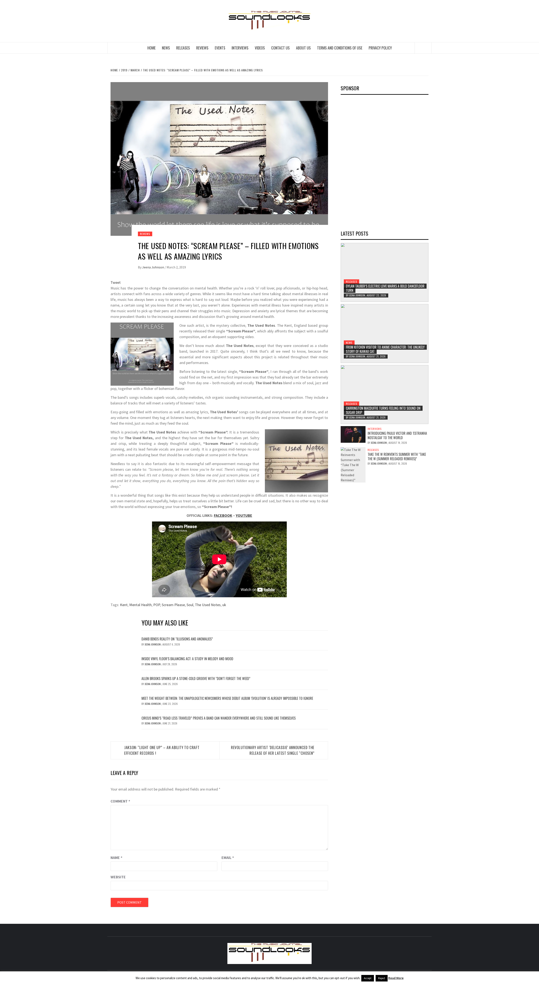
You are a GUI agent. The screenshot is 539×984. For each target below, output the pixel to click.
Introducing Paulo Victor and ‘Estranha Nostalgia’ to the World (397, 435)
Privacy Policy (380, 48)
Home (151, 48)
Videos (260, 48)
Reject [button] (381, 978)
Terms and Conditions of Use (339, 48)
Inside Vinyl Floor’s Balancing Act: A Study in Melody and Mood (187, 658)
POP (156, 604)
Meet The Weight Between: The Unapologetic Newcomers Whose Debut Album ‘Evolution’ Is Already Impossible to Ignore (227, 698)
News (166, 48)
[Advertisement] (372, 161)
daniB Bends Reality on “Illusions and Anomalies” (177, 638)
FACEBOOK (223, 515)
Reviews (202, 48)
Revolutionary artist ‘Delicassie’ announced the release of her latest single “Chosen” (272, 750)
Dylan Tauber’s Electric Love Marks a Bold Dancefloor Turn (385, 288)
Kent (124, 604)
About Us (303, 48)
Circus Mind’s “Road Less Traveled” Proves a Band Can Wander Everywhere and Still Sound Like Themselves (218, 718)
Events (220, 48)
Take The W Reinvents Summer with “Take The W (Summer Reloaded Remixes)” (397, 456)
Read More (396, 978)
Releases (183, 48)
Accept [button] (367, 978)
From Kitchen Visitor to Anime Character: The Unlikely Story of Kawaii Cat (385, 349)
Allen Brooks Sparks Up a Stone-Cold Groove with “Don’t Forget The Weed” (195, 678)
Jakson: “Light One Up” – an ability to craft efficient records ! (161, 750)
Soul (190, 604)
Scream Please (173, 604)
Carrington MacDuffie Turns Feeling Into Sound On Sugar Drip (383, 410)
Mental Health (140, 604)
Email (227, 857)
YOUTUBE (244, 515)
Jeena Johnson (153, 267)
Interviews (240, 48)
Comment (120, 801)
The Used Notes (208, 604)
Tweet (116, 282)
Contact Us (280, 48)
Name (116, 857)
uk (224, 604)
